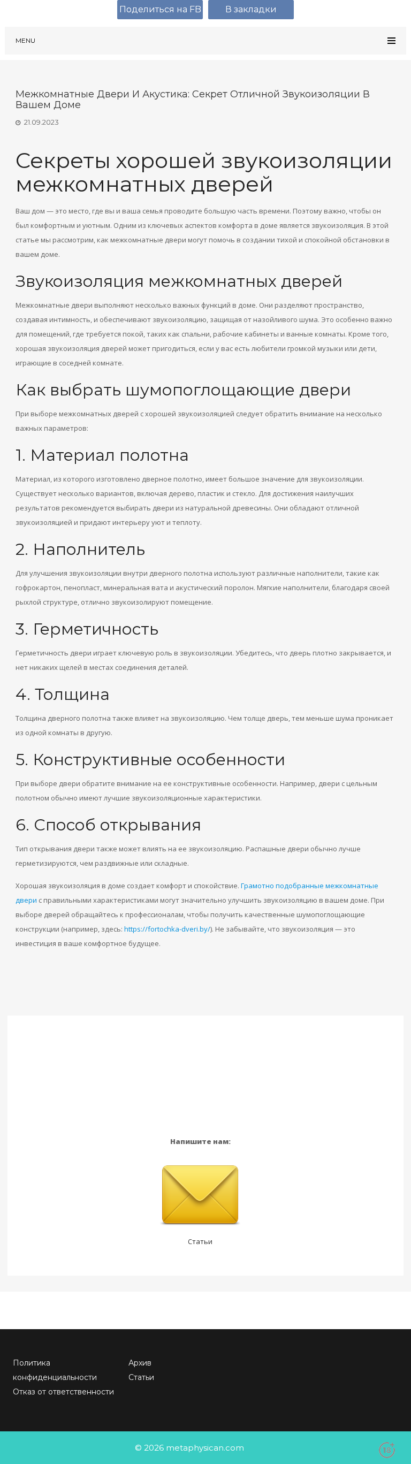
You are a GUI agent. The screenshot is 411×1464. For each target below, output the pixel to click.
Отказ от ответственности (63, 1392)
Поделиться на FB (160, 9)
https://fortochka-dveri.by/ (167, 929)
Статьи (200, 1241)
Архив (139, 1363)
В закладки (251, 9)
